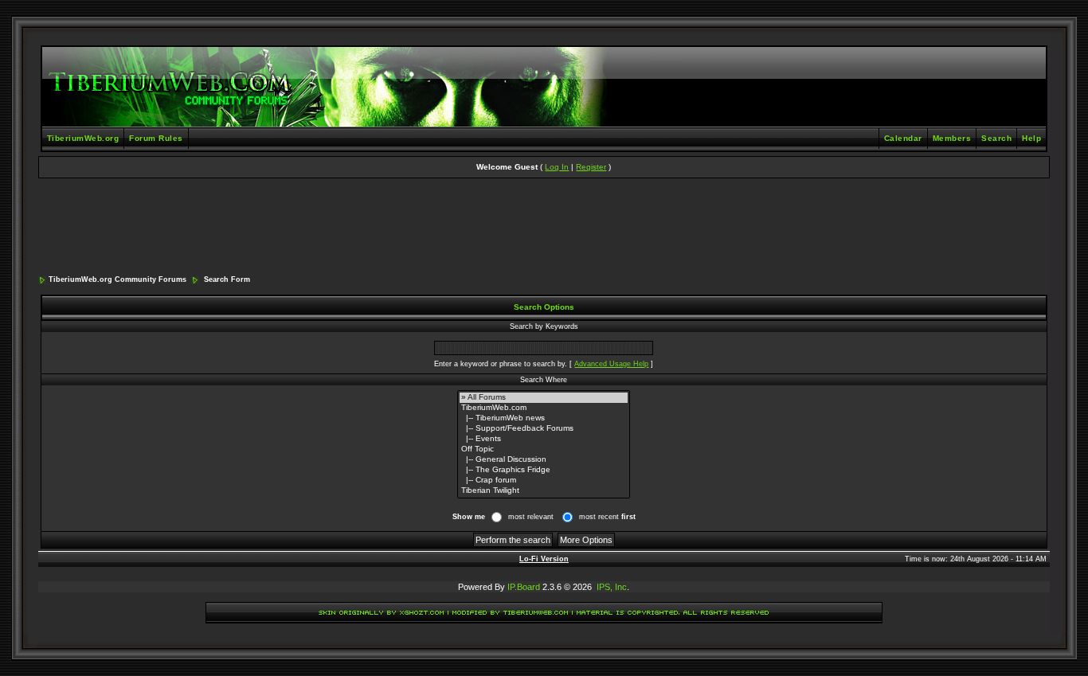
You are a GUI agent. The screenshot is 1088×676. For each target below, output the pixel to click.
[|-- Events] (544, 439)
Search (996, 138)
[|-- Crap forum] (544, 480)
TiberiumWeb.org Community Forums (117, 279)
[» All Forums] (544, 398)
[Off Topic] (544, 449)
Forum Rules (156, 138)
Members (952, 138)
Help (1031, 138)
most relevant (531, 517)
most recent (607, 517)
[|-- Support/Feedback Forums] (544, 429)
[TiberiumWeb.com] (544, 408)
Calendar (903, 138)
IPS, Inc (612, 587)
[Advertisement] (544, 228)
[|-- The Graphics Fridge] (544, 470)
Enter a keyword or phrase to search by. (500, 364)
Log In (557, 166)
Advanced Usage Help (611, 364)
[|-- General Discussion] (544, 460)
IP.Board (523, 587)
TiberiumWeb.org (83, 138)
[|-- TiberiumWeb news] (544, 418)
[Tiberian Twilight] (544, 491)
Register (591, 166)
